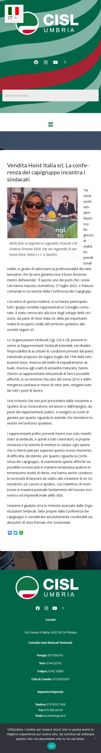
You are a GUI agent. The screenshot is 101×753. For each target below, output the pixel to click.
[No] (95, 738)
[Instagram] (46, 62)
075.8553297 (61, 679)
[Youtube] (55, 62)
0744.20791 (54, 663)
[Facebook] (36, 62)
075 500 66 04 (53, 710)
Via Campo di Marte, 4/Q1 (40, 632)
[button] (50, 124)
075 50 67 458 (56, 704)
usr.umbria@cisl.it (54, 715)
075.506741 (56, 655)
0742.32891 (56, 671)
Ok (52, 746)
